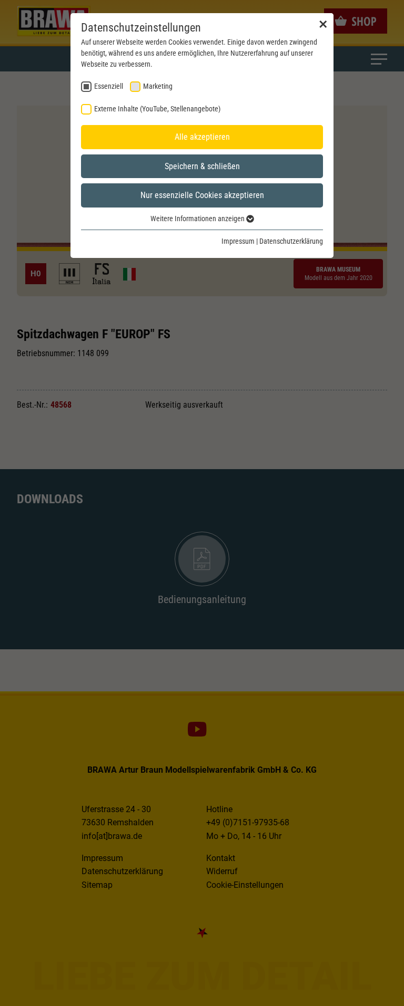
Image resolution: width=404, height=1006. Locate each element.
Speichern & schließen (202, 166)
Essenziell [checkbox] (108, 86)
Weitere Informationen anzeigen (198, 218)
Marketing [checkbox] (158, 86)
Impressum (238, 241)
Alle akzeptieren (202, 137)
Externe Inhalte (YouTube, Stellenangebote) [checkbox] (157, 109)
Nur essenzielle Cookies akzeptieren (202, 195)
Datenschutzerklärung (291, 241)
